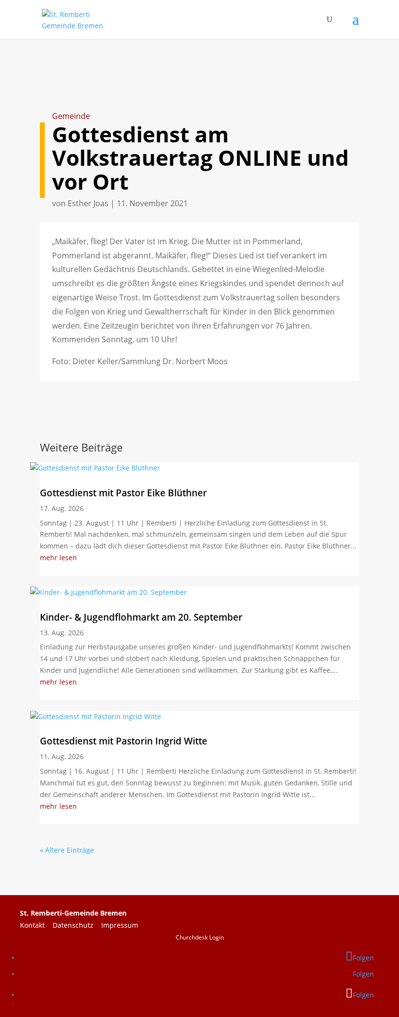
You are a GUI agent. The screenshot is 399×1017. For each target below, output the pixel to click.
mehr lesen (58, 557)
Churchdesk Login (200, 937)
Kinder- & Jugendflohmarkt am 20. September (141, 617)
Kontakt (36, 925)
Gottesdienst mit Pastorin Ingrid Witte (123, 741)
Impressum (119, 925)
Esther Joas (88, 203)
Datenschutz (77, 925)
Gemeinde (71, 116)
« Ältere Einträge (67, 850)
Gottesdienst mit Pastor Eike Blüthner (123, 493)
